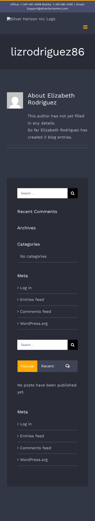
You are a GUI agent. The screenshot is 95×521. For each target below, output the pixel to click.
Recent (47, 366)
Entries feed (32, 299)
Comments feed (35, 311)
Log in (26, 287)
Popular (28, 366)
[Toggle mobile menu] (85, 27)
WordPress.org (34, 323)
